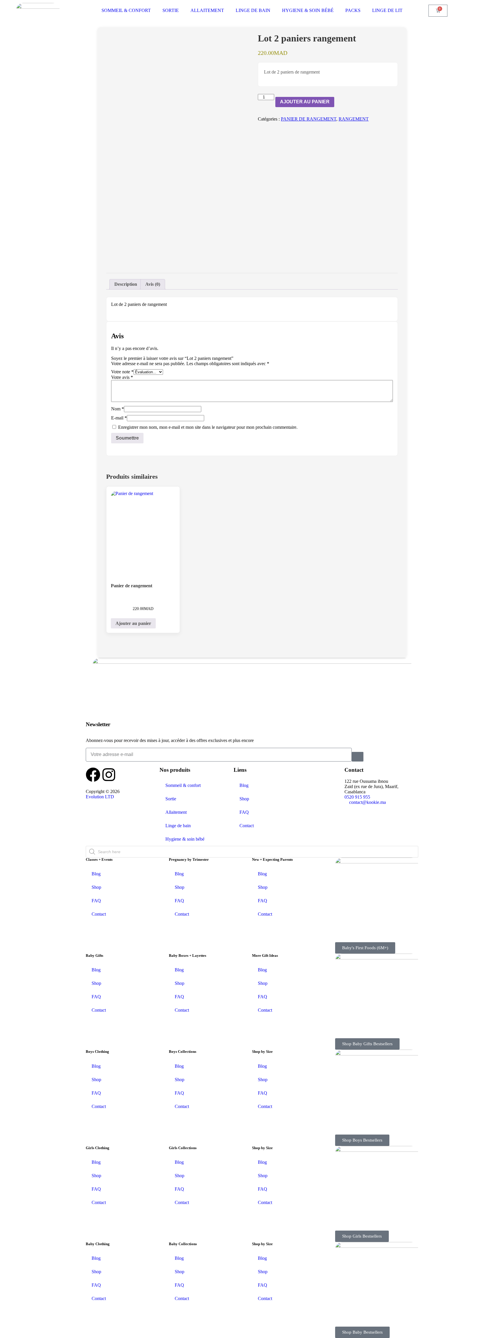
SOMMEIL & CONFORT (126, 10)
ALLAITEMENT (207, 10)
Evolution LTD (100, 796)
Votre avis (122, 377)
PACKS (352, 10)
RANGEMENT (354, 118)
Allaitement (176, 812)
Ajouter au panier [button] (133, 623)
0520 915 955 (357, 797)
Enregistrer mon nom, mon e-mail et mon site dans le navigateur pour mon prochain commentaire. (208, 427)
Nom (117, 408)
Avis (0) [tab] (152, 284)
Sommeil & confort (183, 785)
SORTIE (170, 10)
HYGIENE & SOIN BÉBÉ (308, 10)
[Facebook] (93, 774)
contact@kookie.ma (367, 802)
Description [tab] (125, 284)
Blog (244, 785)
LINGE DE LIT (387, 10)
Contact (246, 825)
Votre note (122, 371)
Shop (244, 798)
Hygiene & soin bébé (184, 839)
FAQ (244, 812)
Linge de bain (178, 825)
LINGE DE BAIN (253, 10)
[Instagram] (109, 774)
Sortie (170, 798)
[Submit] (357, 757)
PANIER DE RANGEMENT (308, 118)
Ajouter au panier (305, 101)
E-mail (119, 417)
